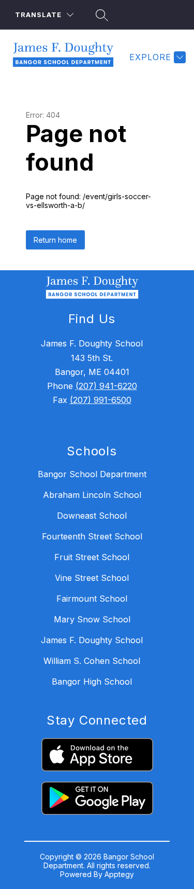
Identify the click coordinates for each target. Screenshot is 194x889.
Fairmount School (91, 598)
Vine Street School (92, 578)
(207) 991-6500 (100, 400)
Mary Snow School (92, 619)
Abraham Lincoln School (92, 495)
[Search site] (100, 15)
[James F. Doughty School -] (67, 57)
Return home (55, 239)
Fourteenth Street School (92, 536)
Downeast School (92, 515)
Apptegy (119, 874)
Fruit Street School (91, 557)
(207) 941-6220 (106, 386)
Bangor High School (92, 681)
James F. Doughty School (92, 640)
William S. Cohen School (91, 661)
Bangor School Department (92, 474)
